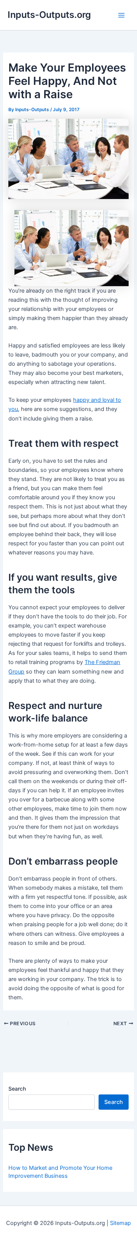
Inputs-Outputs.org (49, 14)
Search (17, 1088)
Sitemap (120, 1223)
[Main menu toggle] (121, 15)
